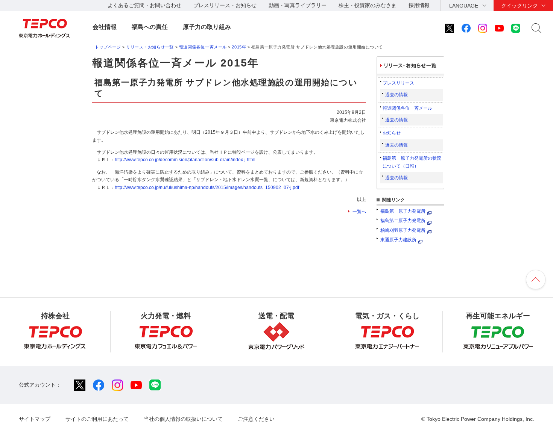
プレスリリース (398, 83)
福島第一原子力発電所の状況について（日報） (412, 162)
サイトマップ (34, 419)
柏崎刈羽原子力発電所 (402, 230)
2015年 (239, 47)
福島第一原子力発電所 (402, 211)
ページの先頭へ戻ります (535, 279)
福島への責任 (150, 27)
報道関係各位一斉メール (203, 47)
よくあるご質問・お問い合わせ (144, 5)
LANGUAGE (463, 6)
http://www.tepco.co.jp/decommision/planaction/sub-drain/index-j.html (185, 159)
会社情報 (105, 27)
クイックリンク (519, 6)
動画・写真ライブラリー (298, 5)
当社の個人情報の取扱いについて (183, 419)
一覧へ (359, 211)
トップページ (108, 47)
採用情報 (419, 5)
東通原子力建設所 (398, 239)
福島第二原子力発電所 (402, 220)
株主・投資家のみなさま (368, 5)
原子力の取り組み (207, 27)
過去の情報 (396, 94)
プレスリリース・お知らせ (225, 5)
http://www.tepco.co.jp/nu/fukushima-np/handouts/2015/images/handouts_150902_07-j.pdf (207, 187)
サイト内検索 (536, 28)
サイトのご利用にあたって (97, 419)
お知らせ (392, 133)
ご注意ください (256, 419)
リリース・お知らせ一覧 (150, 47)
